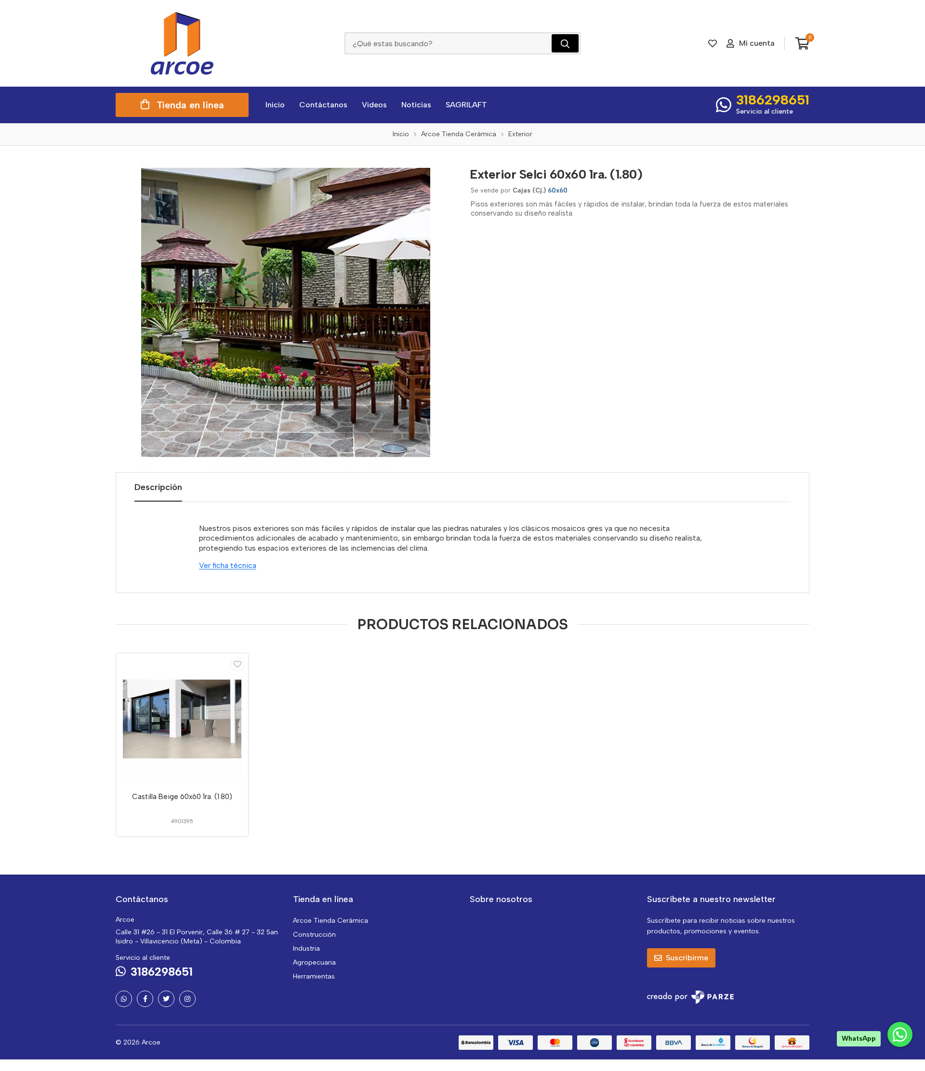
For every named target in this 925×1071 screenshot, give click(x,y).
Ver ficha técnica (227, 565)
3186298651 (772, 99)
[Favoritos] (712, 43)
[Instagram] (187, 999)
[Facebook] (145, 999)
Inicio (275, 104)
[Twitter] (166, 999)
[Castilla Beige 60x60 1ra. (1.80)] (182, 719)
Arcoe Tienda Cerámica (330, 920)
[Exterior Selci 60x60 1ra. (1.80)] (285, 312)
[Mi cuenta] (237, 664)
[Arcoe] (182, 43)
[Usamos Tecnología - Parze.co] (690, 997)
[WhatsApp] (124, 999)
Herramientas (314, 976)
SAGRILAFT (466, 104)
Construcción (314, 934)
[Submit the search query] (565, 43)
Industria (306, 948)
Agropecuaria (314, 962)
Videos (374, 104)
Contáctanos (323, 104)
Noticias (416, 104)
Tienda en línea (190, 105)
